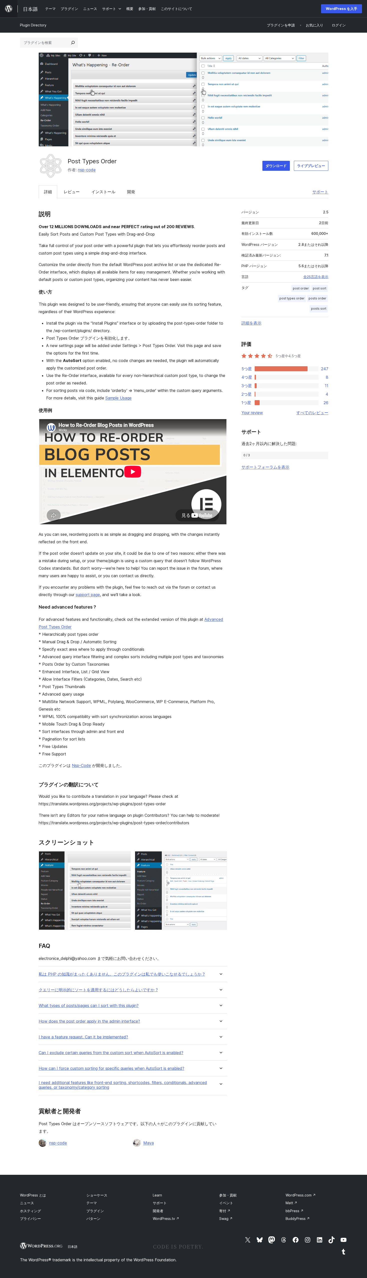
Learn (157, 1195)
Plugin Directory (33, 25)
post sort (319, 288)
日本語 (72, 1247)
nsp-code (87, 169)
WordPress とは (33, 1195)
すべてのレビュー (312, 412)
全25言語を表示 (315, 277)
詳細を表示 (251, 322)
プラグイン (95, 1211)
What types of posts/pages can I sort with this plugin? (89, 1005)
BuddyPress (298, 1218)
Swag (226, 1218)
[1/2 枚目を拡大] (124, 857)
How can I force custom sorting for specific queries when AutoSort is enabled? (111, 1068)
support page (88, 594)
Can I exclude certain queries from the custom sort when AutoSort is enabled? (111, 1052)
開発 (131, 191)
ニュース (27, 1203)
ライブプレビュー (311, 166)
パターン (93, 1218)
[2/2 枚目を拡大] (220, 857)
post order (301, 288)
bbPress (295, 1211)
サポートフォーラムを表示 (265, 466)
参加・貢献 (228, 1195)
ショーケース (96, 1195)
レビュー (72, 191)
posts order (317, 298)
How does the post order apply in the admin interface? (89, 1021)
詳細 (48, 191)
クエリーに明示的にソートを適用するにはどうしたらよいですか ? (98, 990)
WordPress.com (301, 1195)
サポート (320, 191)
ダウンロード (276, 166)
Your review (252, 412)
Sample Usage (118, 397)
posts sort (318, 308)
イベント (226, 1203)
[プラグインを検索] (73, 43)
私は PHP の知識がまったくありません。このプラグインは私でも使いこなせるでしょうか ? (122, 974)
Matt (291, 1203)
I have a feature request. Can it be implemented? (83, 1037)
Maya (148, 1142)
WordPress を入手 (341, 8)
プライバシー (30, 1218)
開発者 (158, 1211)
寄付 (224, 1211)
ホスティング (30, 1211)
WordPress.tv (166, 1218)
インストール (103, 191)
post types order (292, 298)
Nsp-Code (81, 765)
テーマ (91, 1203)
